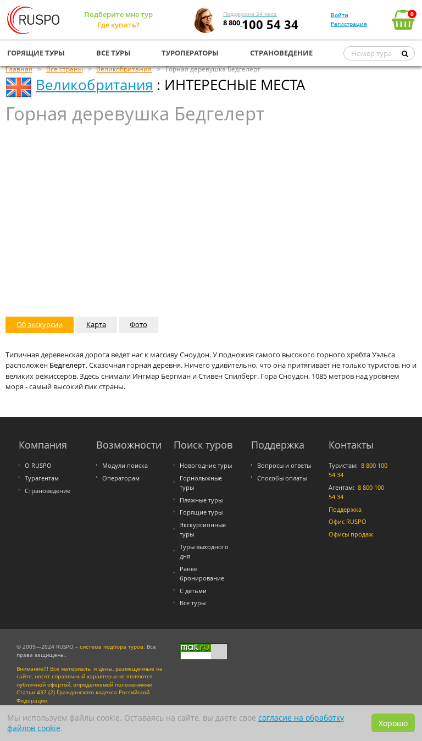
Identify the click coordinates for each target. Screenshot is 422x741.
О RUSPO (38, 465)
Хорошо (393, 723)
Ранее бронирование (202, 573)
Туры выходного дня (204, 551)
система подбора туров (111, 646)
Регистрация (349, 23)
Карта (96, 324)
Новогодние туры (206, 465)
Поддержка (345, 509)
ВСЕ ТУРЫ (113, 53)
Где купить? (118, 25)
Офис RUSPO (348, 521)
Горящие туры (201, 512)
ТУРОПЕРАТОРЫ (190, 53)
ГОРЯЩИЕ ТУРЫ (36, 53)
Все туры (193, 603)
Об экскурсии (39, 324)
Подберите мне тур (118, 14)
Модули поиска (125, 465)
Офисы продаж (351, 534)
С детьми (193, 591)
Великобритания (94, 85)
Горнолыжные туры (201, 482)
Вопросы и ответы (284, 465)
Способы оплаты (282, 478)
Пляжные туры (201, 500)
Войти (339, 15)
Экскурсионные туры (203, 529)
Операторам (121, 478)
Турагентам (42, 478)
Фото (138, 324)
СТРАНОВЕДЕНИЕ (281, 53)
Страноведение (47, 490)
